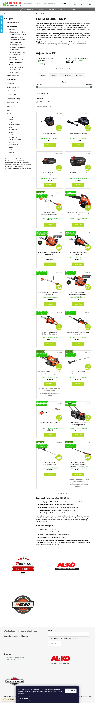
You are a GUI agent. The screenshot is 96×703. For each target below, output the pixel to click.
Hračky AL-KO (11, 95)
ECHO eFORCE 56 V (15, 62)
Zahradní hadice (12, 102)
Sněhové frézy (14, 50)
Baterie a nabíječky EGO (18, 52)
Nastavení (24, 698)
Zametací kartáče (13, 76)
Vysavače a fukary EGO (17, 47)
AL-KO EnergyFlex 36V (16, 67)
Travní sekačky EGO (16, 37)
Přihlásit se (54, 644)
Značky (9, 114)
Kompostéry (11, 106)
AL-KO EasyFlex (14, 72)
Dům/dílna (10, 83)
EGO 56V (12, 29)
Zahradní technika (13, 23)
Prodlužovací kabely (13, 99)
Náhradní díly (11, 91)
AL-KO (11, 65)
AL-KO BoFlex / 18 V (15, 70)
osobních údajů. (74, 638)
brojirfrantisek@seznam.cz (15, 657)
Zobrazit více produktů (63, 69)
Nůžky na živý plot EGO (17, 42)
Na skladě (43, 93)
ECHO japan (44, 102)
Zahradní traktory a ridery (18, 35)
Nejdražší (53, 75)
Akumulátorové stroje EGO (18, 32)
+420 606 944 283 (13, 659)
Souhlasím (70, 691)
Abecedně (79, 75)
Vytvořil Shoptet (86, 696)
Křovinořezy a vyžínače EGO (19, 40)
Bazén (9, 110)
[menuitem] (27, 4)
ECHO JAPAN (13, 57)
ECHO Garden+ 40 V (16, 60)
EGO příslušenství (15, 55)
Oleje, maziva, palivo (13, 87)
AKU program (12, 26)
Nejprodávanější (66, 75)
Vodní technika (12, 79)
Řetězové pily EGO (16, 45)
